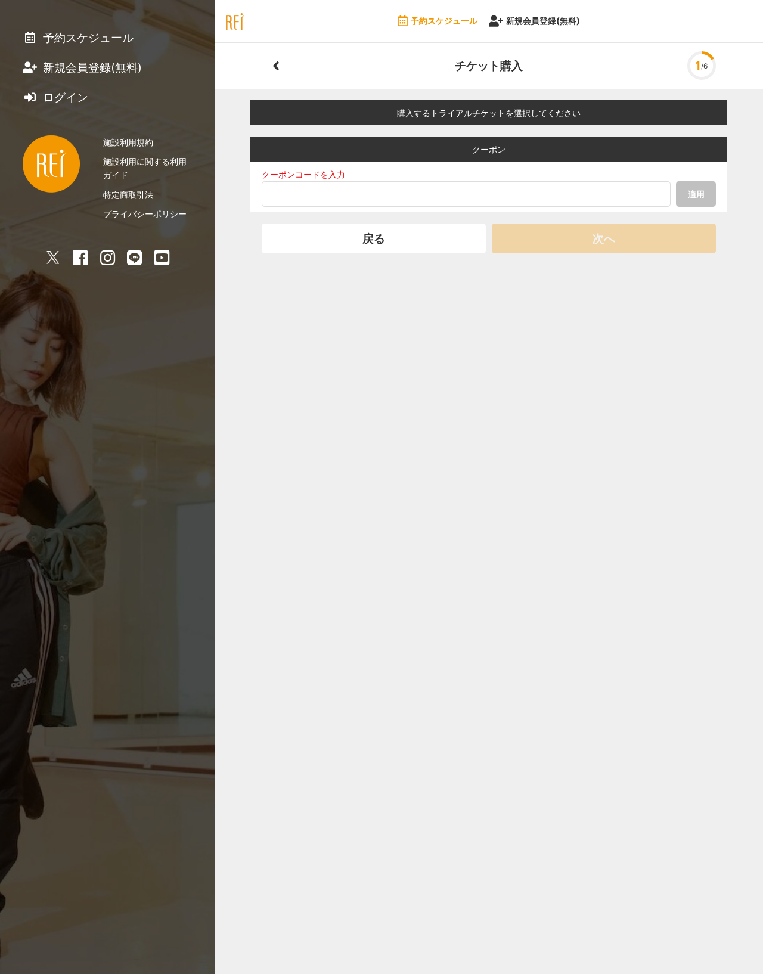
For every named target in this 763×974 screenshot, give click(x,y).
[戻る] (276, 65)
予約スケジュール (444, 20)
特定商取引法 (128, 195)
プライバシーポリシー (145, 214)
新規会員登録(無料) (543, 20)
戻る (373, 238)
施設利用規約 (128, 142)
